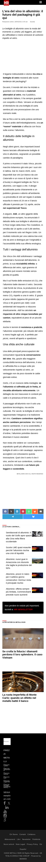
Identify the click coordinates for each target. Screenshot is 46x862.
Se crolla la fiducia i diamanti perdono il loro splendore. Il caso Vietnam (22, 654)
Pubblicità (36, 839)
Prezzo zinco (6, 773)
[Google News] (5, 821)
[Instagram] (5, 817)
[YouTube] (5, 812)
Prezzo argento (7, 781)
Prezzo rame (6, 765)
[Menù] (40, 2)
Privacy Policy (32, 844)
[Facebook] (5, 804)
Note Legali (20, 844)
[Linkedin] (7, 808)
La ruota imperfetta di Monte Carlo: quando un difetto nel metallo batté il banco (19, 697)
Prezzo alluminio (7, 769)
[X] (9, 804)
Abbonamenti (10, 839)
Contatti (22, 834)
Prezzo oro (6, 777)
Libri (18, 839)
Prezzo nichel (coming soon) (7, 786)
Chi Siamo (14, 834)
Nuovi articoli (9, 844)
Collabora (31, 834)
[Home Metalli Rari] (6, 5)
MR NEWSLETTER (23, 609)
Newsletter (26, 839)
